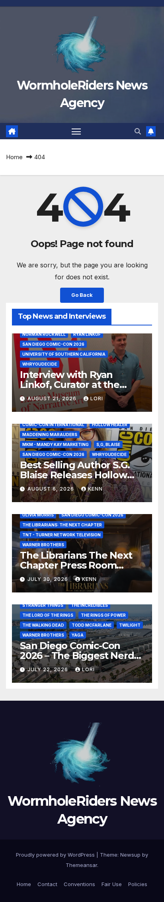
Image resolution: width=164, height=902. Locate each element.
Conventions (79, 884)
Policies (137, 884)
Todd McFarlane (91, 625)
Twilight (130, 625)
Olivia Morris (38, 514)
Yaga (78, 635)
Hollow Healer (109, 424)
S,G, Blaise (108, 444)
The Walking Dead (43, 625)
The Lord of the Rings (47, 615)
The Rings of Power (103, 615)
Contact (47, 884)
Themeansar (81, 865)
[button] (138, 131)
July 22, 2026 (48, 669)
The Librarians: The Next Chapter (62, 524)
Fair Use (112, 884)
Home (14, 157)
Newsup (130, 854)
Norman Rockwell (44, 334)
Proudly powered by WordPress (56, 854)
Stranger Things (42, 605)
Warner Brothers (43, 544)
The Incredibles (89, 605)
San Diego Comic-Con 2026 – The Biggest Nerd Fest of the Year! (77, 655)
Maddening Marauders (49, 434)
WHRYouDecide (39, 364)
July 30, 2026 (48, 579)
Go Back (82, 295)
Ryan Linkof (87, 334)
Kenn (95, 489)
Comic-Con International (53, 424)
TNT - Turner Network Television (61, 534)
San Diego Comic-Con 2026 (53, 344)
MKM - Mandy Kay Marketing (55, 444)
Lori (96, 398)
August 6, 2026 (51, 489)
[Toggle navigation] (76, 131)
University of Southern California (63, 354)
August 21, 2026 (52, 398)
